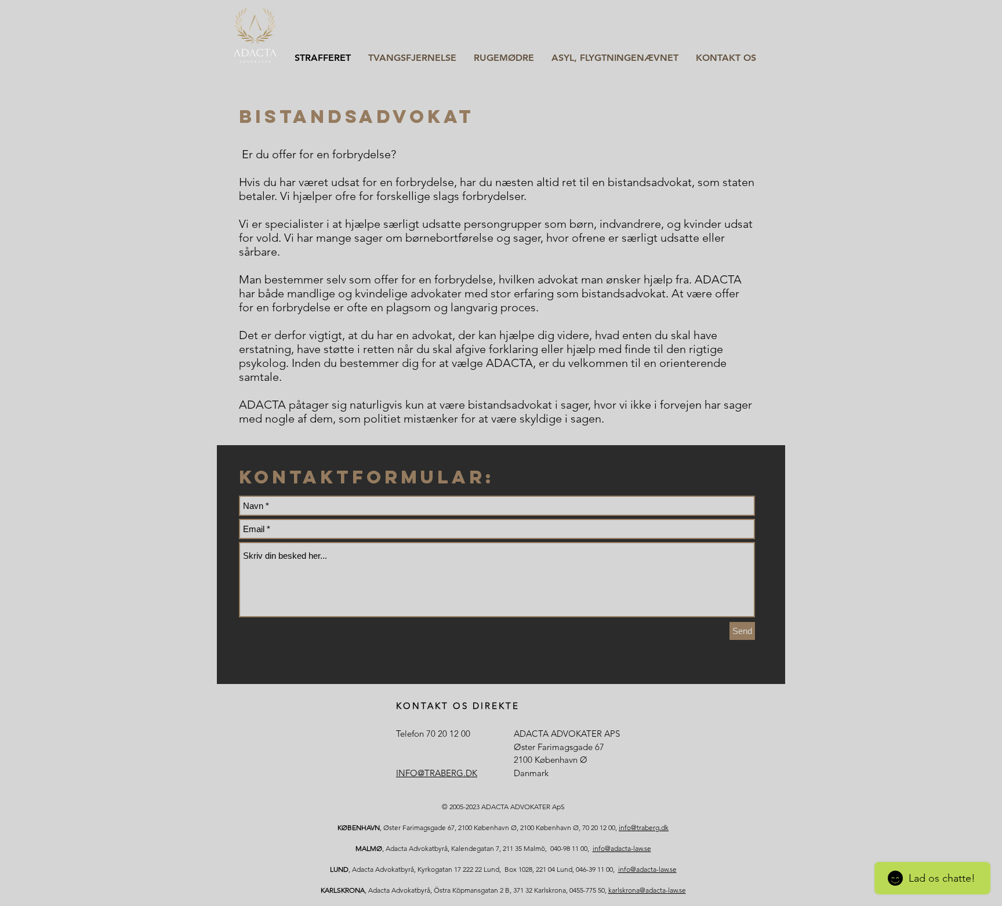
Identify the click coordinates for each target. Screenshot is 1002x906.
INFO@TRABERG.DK (436, 772)
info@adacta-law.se (622, 848)
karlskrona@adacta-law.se (647, 890)
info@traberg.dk (644, 827)
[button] (412, 57)
